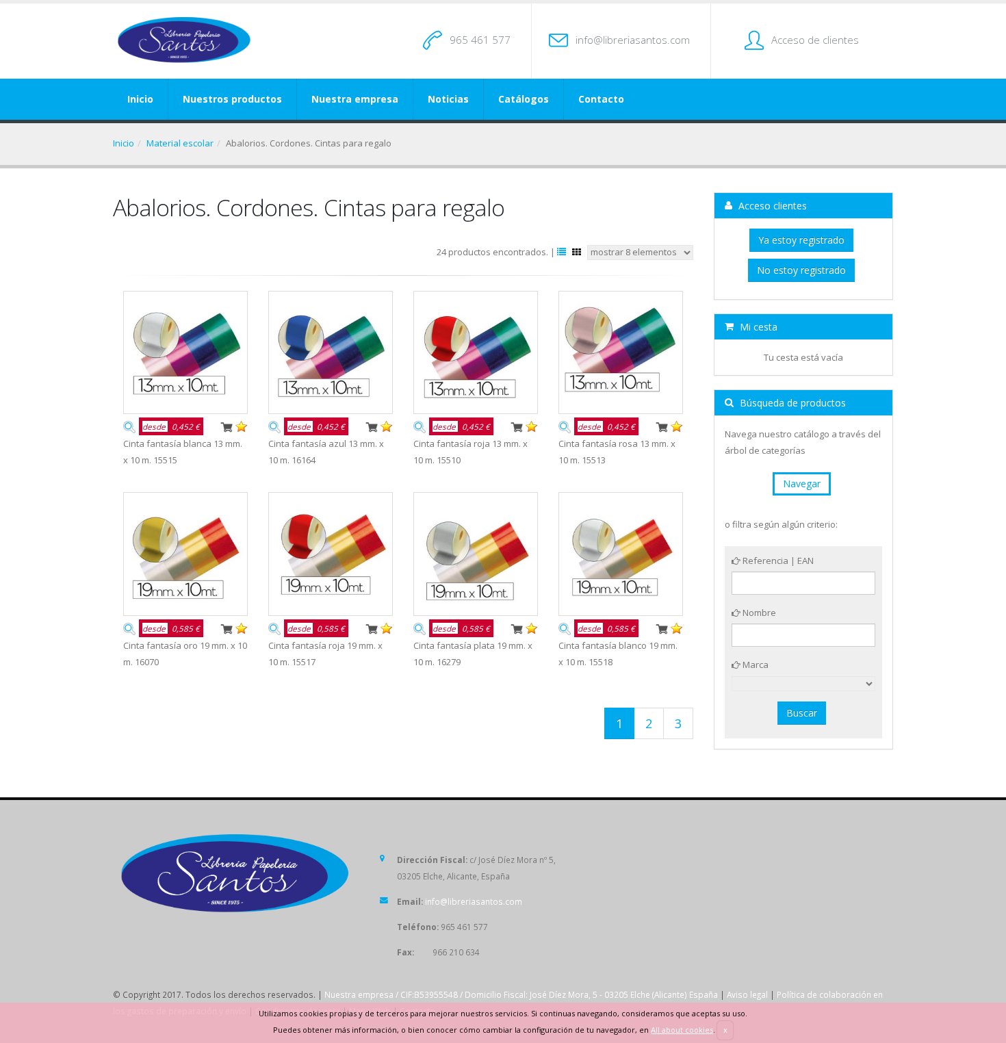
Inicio (140, 98)
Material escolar (180, 143)
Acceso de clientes (815, 40)
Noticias (448, 98)
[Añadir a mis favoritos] (241, 425)
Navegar (802, 483)
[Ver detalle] (129, 425)
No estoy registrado (801, 269)
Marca (754, 664)
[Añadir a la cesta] (226, 425)
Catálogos (523, 98)
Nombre (758, 612)
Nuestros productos (232, 98)
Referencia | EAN (777, 560)
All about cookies (682, 1030)
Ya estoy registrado (801, 239)
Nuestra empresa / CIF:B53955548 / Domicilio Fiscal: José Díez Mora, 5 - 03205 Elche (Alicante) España (521, 994)
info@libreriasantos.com (633, 40)
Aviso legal (747, 994)
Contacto (601, 98)
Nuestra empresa (354, 98)
